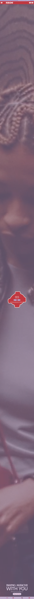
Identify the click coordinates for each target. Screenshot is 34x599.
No (18, 300)
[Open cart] (32, 2)
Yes (15, 300)
